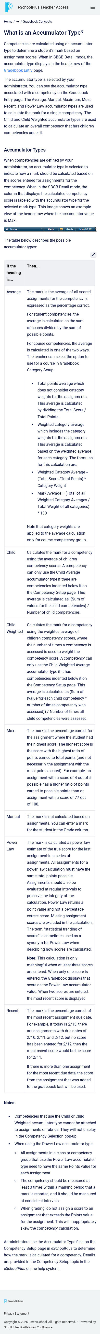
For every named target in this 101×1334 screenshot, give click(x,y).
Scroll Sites (12, 1327)
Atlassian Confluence (37, 1327)
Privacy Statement (16, 1313)
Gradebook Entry (18, 70)
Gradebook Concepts (37, 21)
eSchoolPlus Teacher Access (43, 7)
